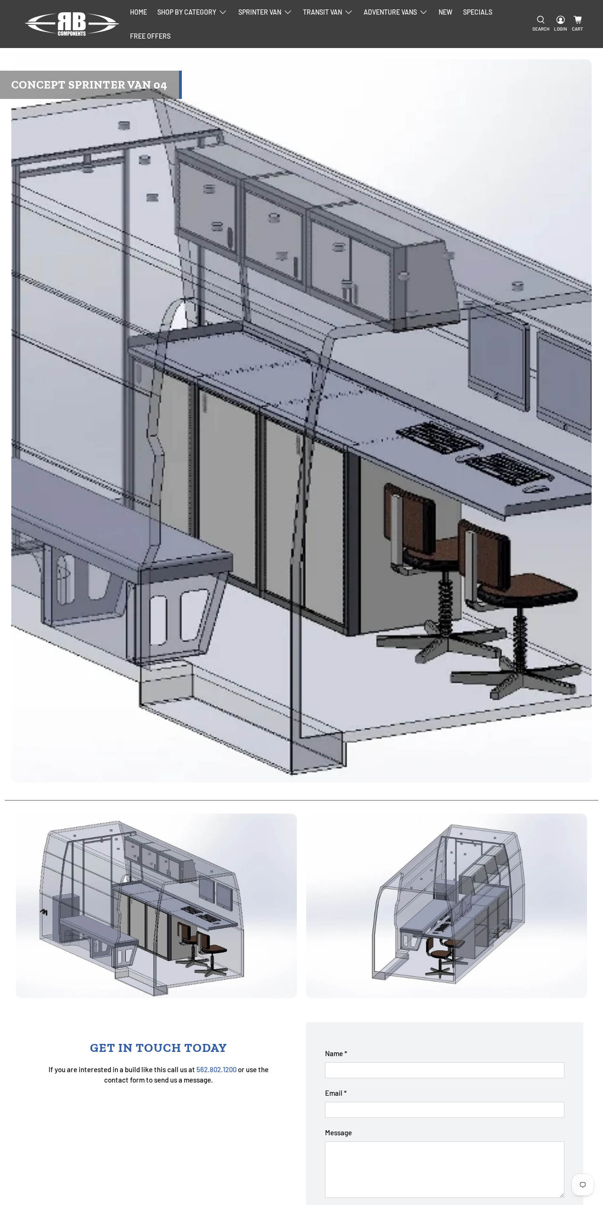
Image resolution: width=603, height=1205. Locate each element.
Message (338, 1132)
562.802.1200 (216, 1069)
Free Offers (150, 36)
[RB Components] (72, 24)
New (445, 12)
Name (336, 1053)
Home (138, 12)
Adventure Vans (390, 12)
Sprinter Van (259, 12)
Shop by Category (186, 12)
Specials (477, 12)
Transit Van (322, 12)
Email (336, 1093)
